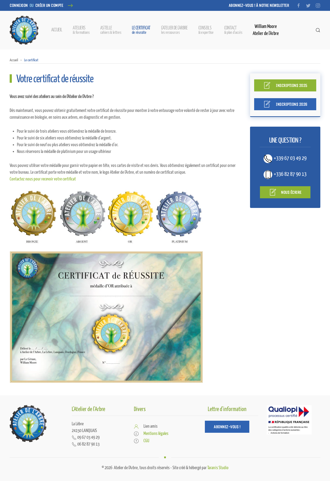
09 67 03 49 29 (88, 437)
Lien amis (150, 426)
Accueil (56, 30)
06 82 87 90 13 (88, 444)
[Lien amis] (136, 426)
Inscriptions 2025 (291, 85)
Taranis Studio (218, 468)
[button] (110, 30)
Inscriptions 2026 (291, 104)
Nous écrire (291, 192)
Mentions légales (155, 433)
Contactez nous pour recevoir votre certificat (43, 179)
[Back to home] (24, 30)
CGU (146, 441)
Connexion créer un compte (36, 5)
